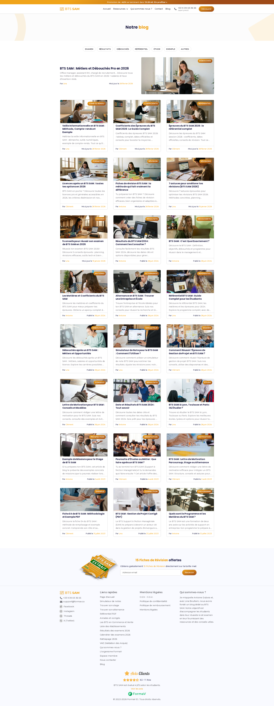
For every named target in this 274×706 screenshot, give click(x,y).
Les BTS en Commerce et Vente (116, 622)
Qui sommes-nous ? (110, 647)
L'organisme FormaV (111, 651)
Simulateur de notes (110, 601)
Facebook (69, 606)
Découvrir (206, 9)
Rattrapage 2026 (108, 639)
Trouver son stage (109, 605)
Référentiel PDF (108, 614)
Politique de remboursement (155, 605)
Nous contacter (108, 660)
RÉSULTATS (105, 49)
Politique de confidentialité (153, 601)
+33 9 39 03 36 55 (72, 598)
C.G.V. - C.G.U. (146, 597)
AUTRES (185, 49)
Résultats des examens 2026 (115, 630)
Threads (68, 616)
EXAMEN (89, 49)
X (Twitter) (69, 620)
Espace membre (109, 656)
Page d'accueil (107, 597)
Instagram (69, 611)
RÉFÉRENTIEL (141, 49)
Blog (102, 664)
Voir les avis (137, 688)
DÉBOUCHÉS (123, 49)
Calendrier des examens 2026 (115, 634)
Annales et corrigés (110, 618)
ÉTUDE (157, 49)
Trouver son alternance (112, 609)
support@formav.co (74, 601)
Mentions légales (148, 609)
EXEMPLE (170, 49)
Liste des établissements (113, 626)
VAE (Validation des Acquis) (113, 643)
